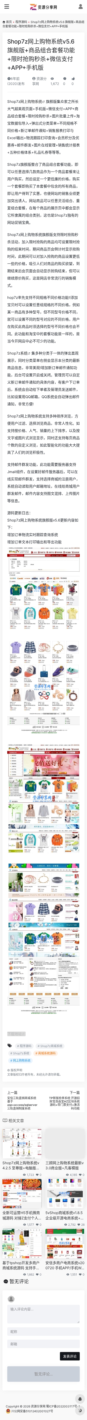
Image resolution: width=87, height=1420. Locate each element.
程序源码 (21, 22)
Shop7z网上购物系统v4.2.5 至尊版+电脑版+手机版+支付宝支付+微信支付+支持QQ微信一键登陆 (22, 1166)
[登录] (80, 7)
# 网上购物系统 (20, 1060)
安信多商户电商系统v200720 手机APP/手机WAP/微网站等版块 (64, 1266)
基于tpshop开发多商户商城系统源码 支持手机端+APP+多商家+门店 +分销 (21, 1266)
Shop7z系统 (17, 353)
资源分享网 (38, 1406)
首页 (9, 22)
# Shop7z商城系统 (50, 1046)
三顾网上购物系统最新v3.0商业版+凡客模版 (64, 1165)
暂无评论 (19, 1281)
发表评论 (70, 1356)
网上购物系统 (31, 101)
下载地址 (14, 1034)
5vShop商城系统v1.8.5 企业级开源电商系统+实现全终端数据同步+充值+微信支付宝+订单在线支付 (64, 1215)
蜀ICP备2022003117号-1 (63, 1406)
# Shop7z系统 (19, 1053)
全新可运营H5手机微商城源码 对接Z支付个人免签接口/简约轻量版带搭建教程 (21, 1215)
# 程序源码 (24, 1046)
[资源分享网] (43, 7)
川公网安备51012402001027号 (32, 1411)
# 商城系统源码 (46, 1053)
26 (83, 1224)
